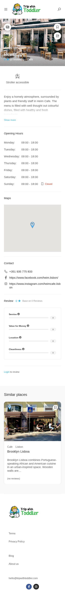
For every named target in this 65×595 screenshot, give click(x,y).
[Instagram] (36, 586)
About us (14, 564)
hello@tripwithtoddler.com (23, 578)
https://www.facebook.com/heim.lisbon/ (33, 277)
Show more (10, 120)
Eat (16, 48)
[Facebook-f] (29, 586)
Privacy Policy (17, 541)
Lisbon (8, 48)
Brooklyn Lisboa (18, 451)
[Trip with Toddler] (26, 9)
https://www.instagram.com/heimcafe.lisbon (35, 285)
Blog (11, 556)
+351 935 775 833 (20, 271)
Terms (12, 533)
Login (6, 372)
